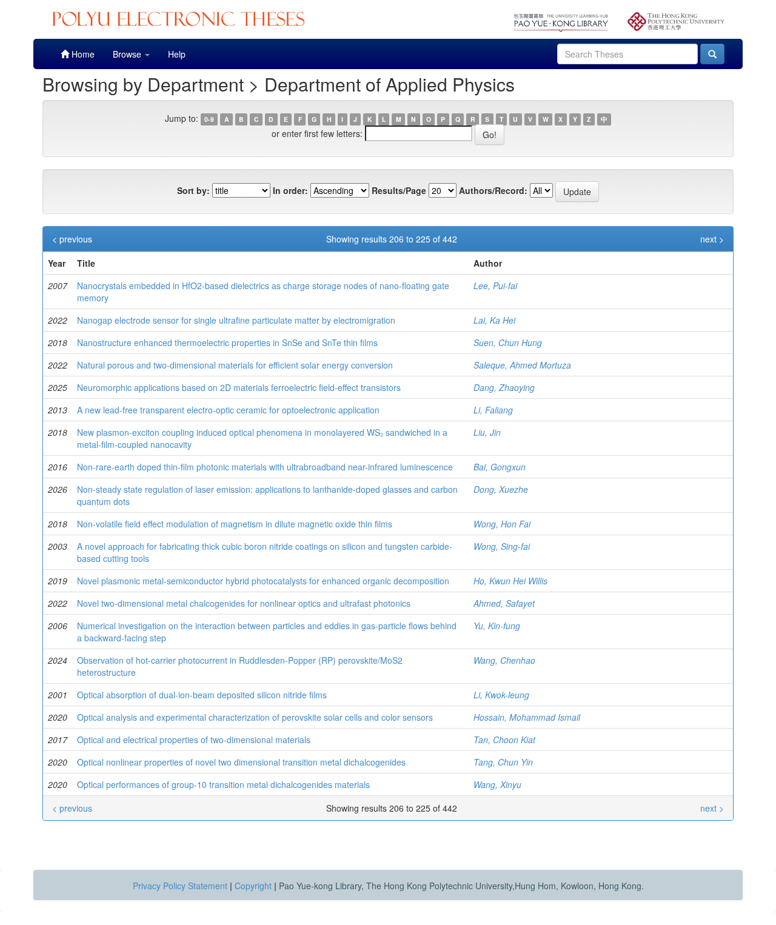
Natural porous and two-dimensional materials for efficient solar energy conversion (235, 365)
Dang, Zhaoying (504, 387)
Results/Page (399, 190)
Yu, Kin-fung (496, 625)
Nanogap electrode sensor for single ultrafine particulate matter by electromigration (236, 320)
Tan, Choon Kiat (504, 739)
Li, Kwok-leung (501, 695)
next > (712, 239)
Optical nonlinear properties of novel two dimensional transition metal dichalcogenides (241, 762)
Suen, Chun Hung (507, 342)
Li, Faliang (493, 410)
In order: (290, 190)
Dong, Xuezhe (500, 489)
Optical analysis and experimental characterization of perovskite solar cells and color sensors (255, 717)
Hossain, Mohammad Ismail (526, 717)
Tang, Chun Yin (503, 762)
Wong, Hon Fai (501, 524)
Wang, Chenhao (504, 660)
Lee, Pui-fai (495, 285)
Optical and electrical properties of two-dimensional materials (193, 739)
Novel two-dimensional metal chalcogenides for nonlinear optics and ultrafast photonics (243, 603)
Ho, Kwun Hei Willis (510, 581)
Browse (128, 54)
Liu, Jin (487, 432)
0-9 (209, 119)
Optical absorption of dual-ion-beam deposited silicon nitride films (202, 695)
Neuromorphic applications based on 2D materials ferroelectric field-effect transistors (239, 387)
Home (82, 54)
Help (177, 54)
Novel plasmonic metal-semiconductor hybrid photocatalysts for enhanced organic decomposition (263, 581)
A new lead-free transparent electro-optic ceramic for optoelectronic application (228, 410)
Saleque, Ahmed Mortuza (522, 365)
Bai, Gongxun (499, 467)
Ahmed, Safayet (504, 603)
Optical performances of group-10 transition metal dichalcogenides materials (223, 784)
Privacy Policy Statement (180, 886)
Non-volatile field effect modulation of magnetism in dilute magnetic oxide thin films (234, 524)
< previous (72, 239)
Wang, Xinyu (497, 784)
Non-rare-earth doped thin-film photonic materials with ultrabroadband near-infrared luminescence (265, 467)
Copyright (253, 886)
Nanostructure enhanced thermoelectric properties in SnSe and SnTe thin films (227, 342)
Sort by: (193, 190)
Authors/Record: (493, 190)
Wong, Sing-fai (501, 546)
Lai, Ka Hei (494, 320)
